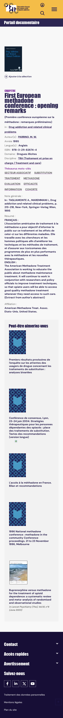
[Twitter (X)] (24, 683)
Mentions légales (13, 702)
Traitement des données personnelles (24, 694)
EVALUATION (12, 184)
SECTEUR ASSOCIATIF (18, 172)
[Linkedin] (15, 683)
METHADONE (32, 178)
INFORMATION (13, 189)
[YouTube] (32, 683)
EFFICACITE (31, 184)
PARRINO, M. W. (27, 137)
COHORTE (31, 189)
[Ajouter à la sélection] (6, 76)
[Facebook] (7, 683)
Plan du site (10, 709)
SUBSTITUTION (43, 172)
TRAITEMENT (12, 178)
